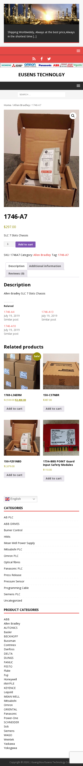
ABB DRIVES (11, 524)
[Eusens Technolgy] (41, 65)
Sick (6, 726)
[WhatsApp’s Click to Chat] (34, 59)
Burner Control (13, 530)
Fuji (6, 675)
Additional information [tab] (45, 266)
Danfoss (9, 649)
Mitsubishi (10, 701)
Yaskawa (9, 743)
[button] (72, 115)
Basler (8, 632)
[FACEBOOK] (41, 59)
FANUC (8, 662)
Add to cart (25, 244)
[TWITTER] (49, 59)
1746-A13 (47, 312)
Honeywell (10, 679)
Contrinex (10, 645)
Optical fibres (12, 562)
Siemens (9, 731)
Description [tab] (16, 266)
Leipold (8, 692)
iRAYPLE (9, 683)
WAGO (8, 735)
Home (7, 105)
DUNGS (9, 658)
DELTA (8, 653)
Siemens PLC (12, 594)
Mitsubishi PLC (13, 549)
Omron (8, 705)
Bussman (10, 641)
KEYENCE (10, 688)
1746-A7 (63, 255)
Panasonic (10, 713)
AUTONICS (11, 628)
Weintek (9, 739)
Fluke (7, 670)
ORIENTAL (10, 709)
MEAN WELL (12, 696)
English (15, 499)
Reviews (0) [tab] (16, 273)
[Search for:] (41, 94)
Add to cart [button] (14, 408)
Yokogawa (10, 748)
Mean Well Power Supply (19, 543)
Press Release (12, 575)
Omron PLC (11, 556)
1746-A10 (10, 326)
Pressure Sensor (14, 581)
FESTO (8, 666)
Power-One (11, 718)
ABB (6, 619)
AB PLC (8, 517)
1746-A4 (9, 312)
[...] (34, 36)
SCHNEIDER (11, 722)
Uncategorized (13, 600)
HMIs (7, 536)
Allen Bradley (21, 105)
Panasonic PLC (13, 568)
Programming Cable (16, 588)
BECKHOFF (11, 636)
